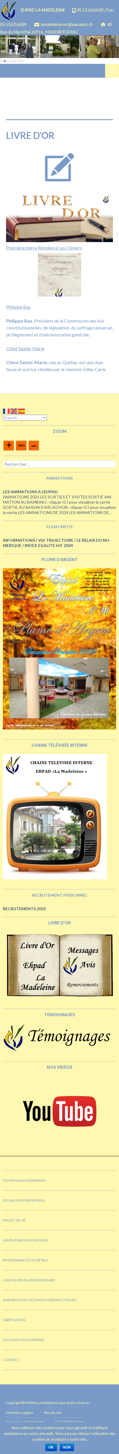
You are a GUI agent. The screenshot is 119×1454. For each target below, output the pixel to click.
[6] (18, 61)
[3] (8, 61)
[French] (6, 410)
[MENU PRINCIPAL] (112, 71)
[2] (4, 61)
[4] (11, 61)
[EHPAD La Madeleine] (59, 46)
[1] (1, 61)
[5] (15, 61)
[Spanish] (21, 410)
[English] (14, 410)
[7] (22, 61)
